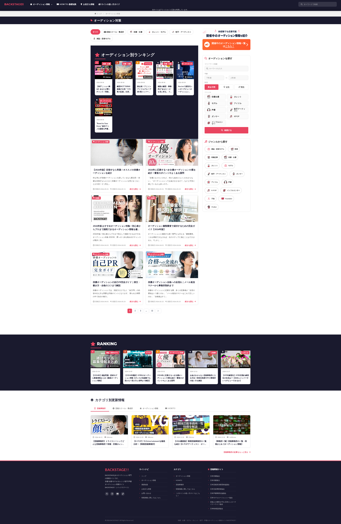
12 (152, 311)
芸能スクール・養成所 (115, 32)
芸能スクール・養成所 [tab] (124, 408)
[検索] (334, 4)
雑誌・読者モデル (104, 38)
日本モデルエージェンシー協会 (221, 498)
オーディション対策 (113, 14)
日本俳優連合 (215, 480)
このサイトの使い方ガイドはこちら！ (188, 494)
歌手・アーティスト (183, 32)
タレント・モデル (159, 32)
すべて (95, 32)
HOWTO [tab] (171, 408)
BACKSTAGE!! (14, 4)
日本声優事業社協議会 (218, 493)
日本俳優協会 (215, 476)
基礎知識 (144, 485)
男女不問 (211, 87)
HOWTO (179, 480)
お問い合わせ (146, 493)
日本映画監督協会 (216, 509)
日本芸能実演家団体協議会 (219, 485)
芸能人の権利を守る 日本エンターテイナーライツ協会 (223, 503)
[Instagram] (112, 494)
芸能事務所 (180, 485)
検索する (228, 130)
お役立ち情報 (146, 489)
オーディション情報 (148, 480)
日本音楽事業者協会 (217, 489)
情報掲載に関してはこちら (151, 498)
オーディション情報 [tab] (150, 408)
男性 (242, 87)
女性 (228, 87)
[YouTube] (117, 494)
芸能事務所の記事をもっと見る (236, 452)
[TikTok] (123, 494)
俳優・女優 (138, 32)
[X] (107, 494)
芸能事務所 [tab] (101, 408)
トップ (99, 14)
